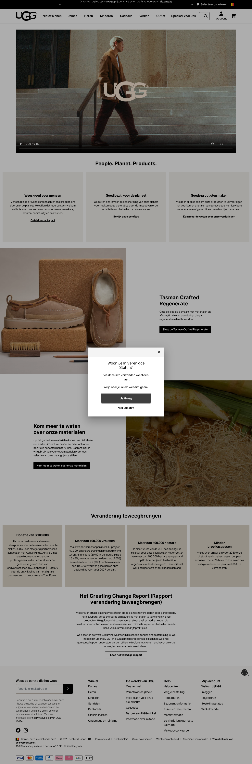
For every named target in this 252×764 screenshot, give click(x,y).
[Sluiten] (159, 352)
